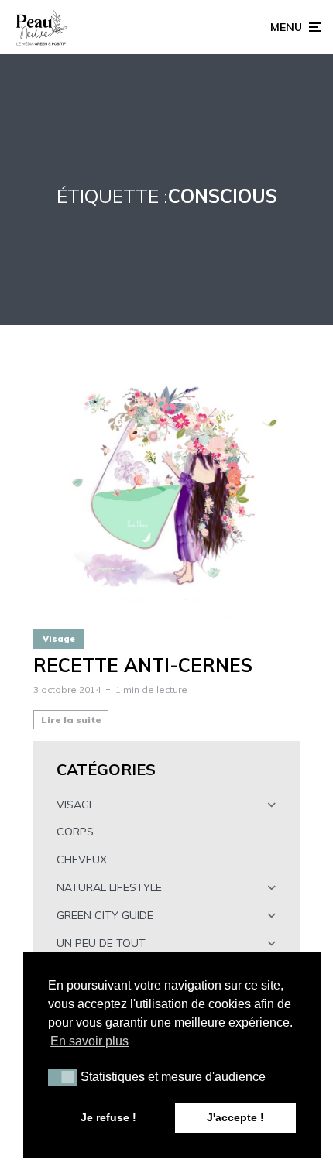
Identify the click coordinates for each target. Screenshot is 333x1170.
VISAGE (76, 804)
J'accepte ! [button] (235, 1117)
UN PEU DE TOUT (101, 943)
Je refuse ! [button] (108, 1117)
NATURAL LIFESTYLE (109, 887)
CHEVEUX (82, 859)
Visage (59, 638)
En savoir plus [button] (89, 1041)
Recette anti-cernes (142, 665)
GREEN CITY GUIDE (105, 915)
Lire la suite (71, 720)
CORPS (75, 832)
